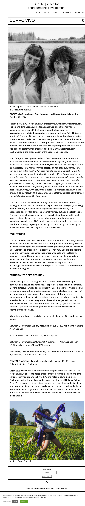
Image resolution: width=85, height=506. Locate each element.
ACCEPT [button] (24, 501)
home (38, 13)
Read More (7, 501)
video (56, 13)
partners (67, 13)
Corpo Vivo (22, 20)
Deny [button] (15, 501)
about (47, 13)
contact (80, 13)
